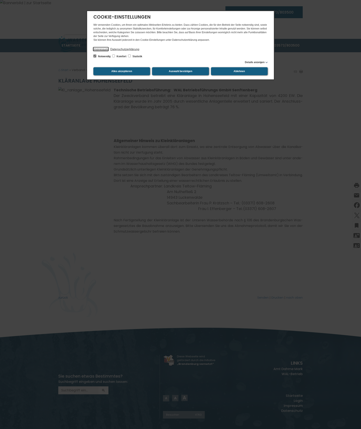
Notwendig (104, 56)
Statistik (137, 56)
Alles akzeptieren (121, 71)
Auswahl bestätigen (180, 71)
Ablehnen (239, 71)
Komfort (121, 56)
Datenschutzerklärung (124, 49)
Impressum (100, 49)
